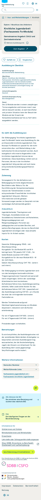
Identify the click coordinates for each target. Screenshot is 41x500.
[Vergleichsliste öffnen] (28, 3)
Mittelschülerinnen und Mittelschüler (16, 433)
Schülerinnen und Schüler (12, 429)
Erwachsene (6, 436)
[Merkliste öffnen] (23, 3)
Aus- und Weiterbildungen (18, 17)
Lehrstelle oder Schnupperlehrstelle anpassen (20, 439)
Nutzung (5, 490)
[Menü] (37, 10)
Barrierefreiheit (31, 486)
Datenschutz (18, 486)
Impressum (6, 486)
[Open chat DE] (35, 388)
